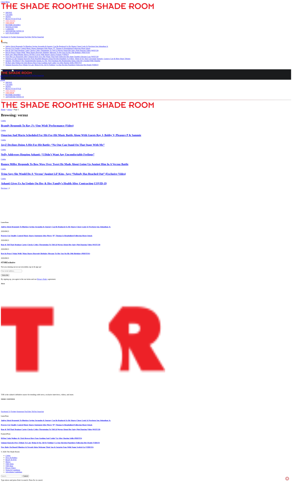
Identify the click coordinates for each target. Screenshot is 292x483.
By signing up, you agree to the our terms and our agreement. (28, 279)
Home (3, 110)
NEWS (8, 17)
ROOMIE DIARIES (13, 25)
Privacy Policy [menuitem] (10, 468)
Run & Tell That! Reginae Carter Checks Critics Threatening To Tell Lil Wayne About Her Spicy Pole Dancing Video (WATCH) (52, 50)
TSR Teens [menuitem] (9, 464)
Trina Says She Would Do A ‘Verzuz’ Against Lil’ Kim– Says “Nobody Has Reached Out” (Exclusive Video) (63, 173)
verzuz (9, 110)
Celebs (3, 121)
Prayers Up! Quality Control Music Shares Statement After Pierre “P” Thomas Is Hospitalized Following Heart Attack (47, 48)
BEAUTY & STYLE (13, 19)
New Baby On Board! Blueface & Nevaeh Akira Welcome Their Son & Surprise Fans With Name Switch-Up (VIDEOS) (47, 447)
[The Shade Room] (12, 70)
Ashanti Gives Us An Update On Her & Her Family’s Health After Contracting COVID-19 (54, 183)
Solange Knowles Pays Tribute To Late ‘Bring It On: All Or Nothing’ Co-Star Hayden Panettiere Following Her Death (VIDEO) (51, 65)
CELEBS (8, 15)
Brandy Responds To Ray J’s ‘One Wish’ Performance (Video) (37, 125)
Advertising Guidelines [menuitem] (13, 472)
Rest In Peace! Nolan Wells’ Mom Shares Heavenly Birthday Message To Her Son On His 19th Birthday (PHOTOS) (47, 53)
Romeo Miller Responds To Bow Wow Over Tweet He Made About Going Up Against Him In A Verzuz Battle (64, 164)
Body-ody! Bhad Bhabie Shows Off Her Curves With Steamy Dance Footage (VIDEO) (37, 55)
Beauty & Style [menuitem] (11, 460)
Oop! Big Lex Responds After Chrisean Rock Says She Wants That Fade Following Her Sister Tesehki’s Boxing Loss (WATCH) (52, 57)
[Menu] (2, 39)
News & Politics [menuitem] (11, 458)
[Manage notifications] (287, 478)
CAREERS (9, 29)
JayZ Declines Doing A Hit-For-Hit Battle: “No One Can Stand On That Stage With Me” (53, 144)
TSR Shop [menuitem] (9, 466)
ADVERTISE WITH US (14, 31)
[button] (5, 2)
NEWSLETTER (11, 27)
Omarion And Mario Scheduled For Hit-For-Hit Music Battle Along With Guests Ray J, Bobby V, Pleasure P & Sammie (71, 135)
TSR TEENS (10, 21)
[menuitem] (148, 456)
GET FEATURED (12, 33)
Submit (25, 476)
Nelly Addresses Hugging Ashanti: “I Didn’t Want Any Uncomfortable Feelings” (47, 154)
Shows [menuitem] (7, 462)
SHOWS (8, 13)
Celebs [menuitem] (7, 456)
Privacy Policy (42, 279)
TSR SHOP (9, 23)
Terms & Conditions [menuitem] (12, 470)
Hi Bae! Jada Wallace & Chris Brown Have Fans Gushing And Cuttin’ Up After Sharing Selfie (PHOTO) (43, 63)
